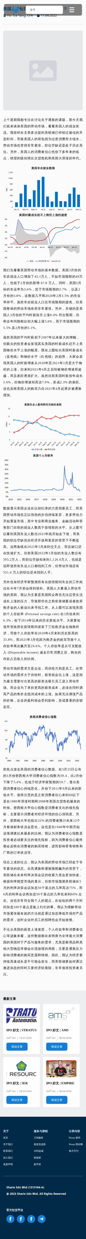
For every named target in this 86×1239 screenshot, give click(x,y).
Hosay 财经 (74, 1137)
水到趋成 (38, 1151)
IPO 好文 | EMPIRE (60, 1083)
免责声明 (8, 1164)
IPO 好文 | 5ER (17, 1083)
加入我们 (8, 1157)
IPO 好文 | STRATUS (21, 1030)
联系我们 (8, 1151)
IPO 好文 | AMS (57, 1030)
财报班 (37, 1157)
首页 (5, 1137)
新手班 (37, 1164)
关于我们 (8, 1144)
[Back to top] (78, 1231)
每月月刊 (73, 1151)
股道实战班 (40, 1144)
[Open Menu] (71, 9)
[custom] (42, 1219)
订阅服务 (38, 1137)
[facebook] (10, 1219)
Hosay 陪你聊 (76, 1144)
